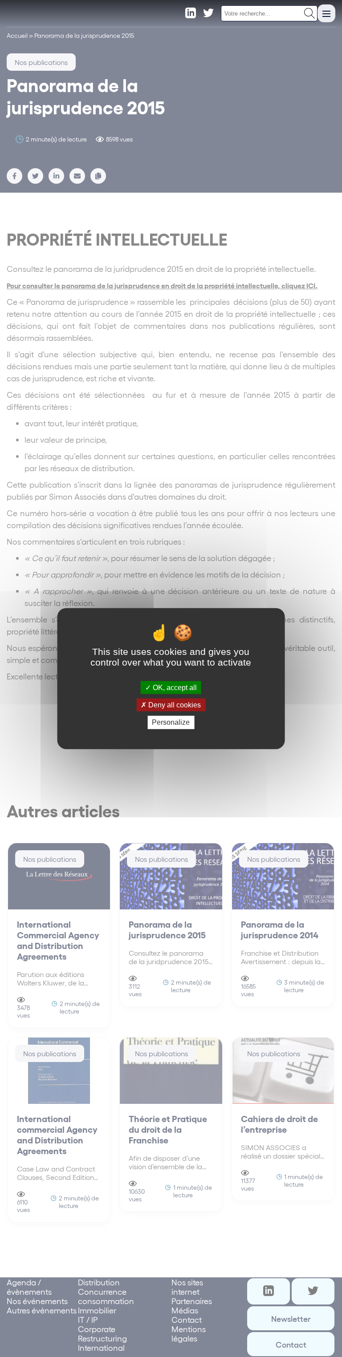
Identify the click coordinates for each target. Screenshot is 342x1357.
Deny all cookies (174, 705)
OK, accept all (174, 687)
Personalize (171, 722)
